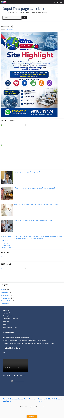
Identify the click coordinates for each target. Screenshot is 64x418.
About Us (6, 310)
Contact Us (6, 313)
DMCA (5, 324)
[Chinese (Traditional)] (3, 24)
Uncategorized (5, 298)
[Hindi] (6, 24)
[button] (54, 2)
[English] (4, 24)
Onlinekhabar (5, 295)
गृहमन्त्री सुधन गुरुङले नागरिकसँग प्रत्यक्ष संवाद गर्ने (16, 337)
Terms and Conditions (10, 319)
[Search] (24, 18)
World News (5, 304)
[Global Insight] (3, 2)
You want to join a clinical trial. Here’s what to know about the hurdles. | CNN (28, 343)
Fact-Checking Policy (10, 327)
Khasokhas (4, 292)
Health (3, 289)
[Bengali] (1, 24)
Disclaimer (6, 321)
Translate (11, 29)
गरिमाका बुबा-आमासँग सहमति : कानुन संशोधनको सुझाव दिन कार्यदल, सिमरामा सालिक (24, 340)
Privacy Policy (7, 316)
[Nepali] (8, 24)
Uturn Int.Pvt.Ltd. (6, 301)
